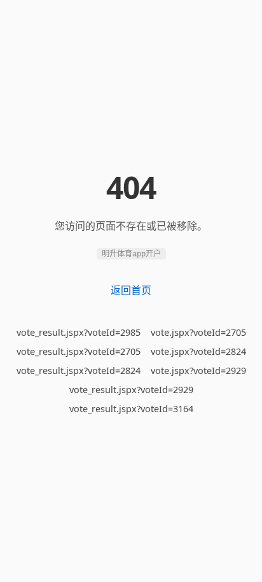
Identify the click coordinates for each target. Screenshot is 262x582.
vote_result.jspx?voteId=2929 (131, 390)
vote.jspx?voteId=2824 (198, 351)
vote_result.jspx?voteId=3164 (131, 409)
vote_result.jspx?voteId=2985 (79, 332)
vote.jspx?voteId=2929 (198, 370)
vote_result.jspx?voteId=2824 (79, 370)
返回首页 (131, 290)
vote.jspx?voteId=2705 (198, 332)
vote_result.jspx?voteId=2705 (79, 351)
